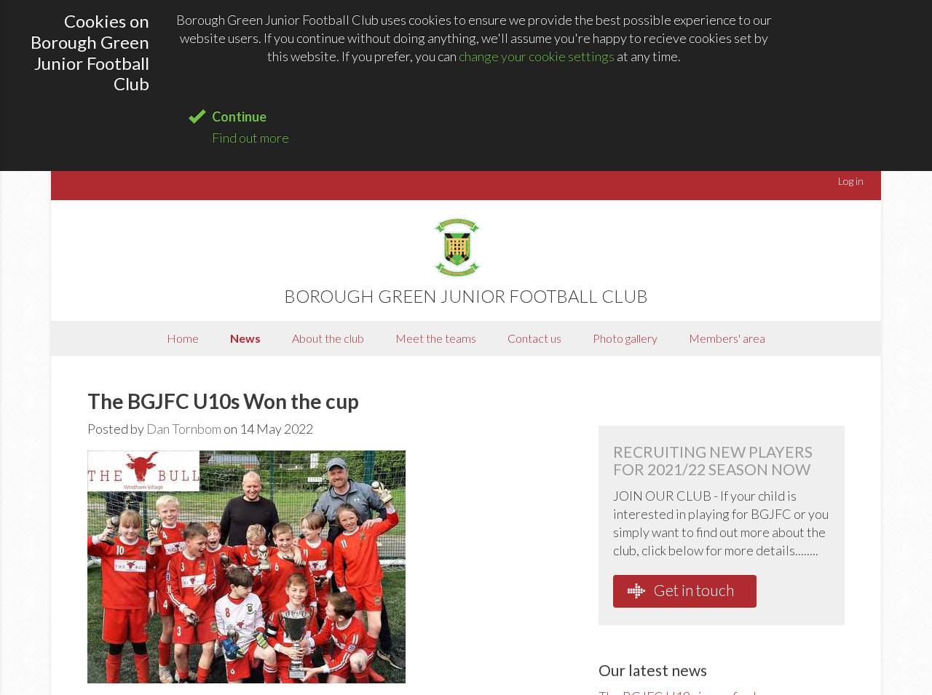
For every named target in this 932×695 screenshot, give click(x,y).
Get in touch (692, 590)
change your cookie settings (537, 56)
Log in (851, 181)
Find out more (250, 138)
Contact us (534, 338)
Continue (239, 116)
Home (183, 338)
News (245, 338)
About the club (328, 338)
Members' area (727, 338)
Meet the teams (435, 338)
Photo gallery (625, 338)
